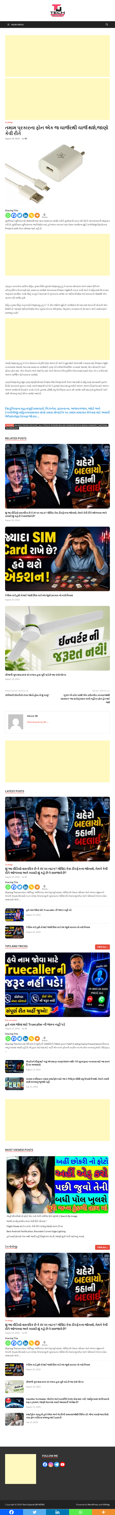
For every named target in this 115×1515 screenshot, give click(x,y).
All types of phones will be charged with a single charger (68, 425)
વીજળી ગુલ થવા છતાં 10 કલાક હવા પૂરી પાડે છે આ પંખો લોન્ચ (35, 674)
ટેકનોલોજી (8, 122)
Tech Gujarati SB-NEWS (33, 1504)
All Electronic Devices (26, 425)
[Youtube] (62, 1464)
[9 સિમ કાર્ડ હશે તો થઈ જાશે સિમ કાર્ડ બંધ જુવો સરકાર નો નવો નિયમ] (57, 559)
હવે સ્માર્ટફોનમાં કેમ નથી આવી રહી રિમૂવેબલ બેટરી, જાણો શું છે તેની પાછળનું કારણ (45, 1236)
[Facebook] (13, 215)
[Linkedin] (25, 215)
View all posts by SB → (38, 721)
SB (26, 138)
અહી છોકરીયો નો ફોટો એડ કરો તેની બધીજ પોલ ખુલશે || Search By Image (42, 1216)
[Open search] (107, 24)
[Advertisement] (57, 56)
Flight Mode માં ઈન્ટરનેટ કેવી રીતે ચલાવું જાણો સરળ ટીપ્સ (35, 1226)
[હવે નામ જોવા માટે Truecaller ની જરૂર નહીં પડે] (14, 910)
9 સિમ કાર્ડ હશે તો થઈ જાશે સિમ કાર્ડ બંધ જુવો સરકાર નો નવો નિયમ (39, 595)
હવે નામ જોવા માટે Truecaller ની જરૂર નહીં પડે (49, 909)
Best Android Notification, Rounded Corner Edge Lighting (36, 1231)
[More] (37, 215)
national (103, 425)
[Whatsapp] (8, 215)
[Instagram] (50, 1464)
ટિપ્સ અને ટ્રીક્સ (11, 1020)
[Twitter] (19, 215)
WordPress (93, 1504)
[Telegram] (56, 1464)
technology (12, 428)
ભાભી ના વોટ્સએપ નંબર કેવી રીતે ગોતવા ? (26, 1221)
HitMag (105, 1504)
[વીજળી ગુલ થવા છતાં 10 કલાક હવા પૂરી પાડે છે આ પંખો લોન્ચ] (57, 639)
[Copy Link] (31, 215)
